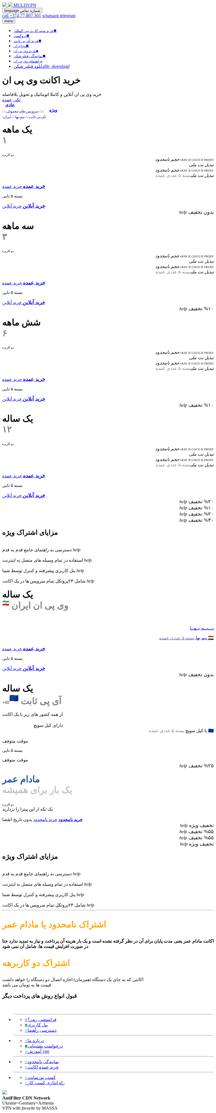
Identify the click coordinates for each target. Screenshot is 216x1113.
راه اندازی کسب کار (45, 1082)
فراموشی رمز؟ (41, 1019)
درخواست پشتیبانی (44, 1046)
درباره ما (34, 1040)
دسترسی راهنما (41, 1030)
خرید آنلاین (12, 206)
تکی (17, 99)
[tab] (24, 107)
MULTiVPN (25, 5)
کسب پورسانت (40, 1077)
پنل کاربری (36, 1024)
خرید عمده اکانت (42, 1067)
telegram (67, 15)
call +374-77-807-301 (21, 15)
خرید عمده (12, 186)
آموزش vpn (37, 1051)
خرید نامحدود (45, 819)
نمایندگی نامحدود (42, 1061)
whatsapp (51, 15)
